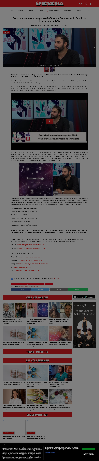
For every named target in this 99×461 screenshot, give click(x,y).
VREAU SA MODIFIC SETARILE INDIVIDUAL (88, 454)
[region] (49, 452)
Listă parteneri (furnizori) (50, 452)
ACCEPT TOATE (88, 449)
